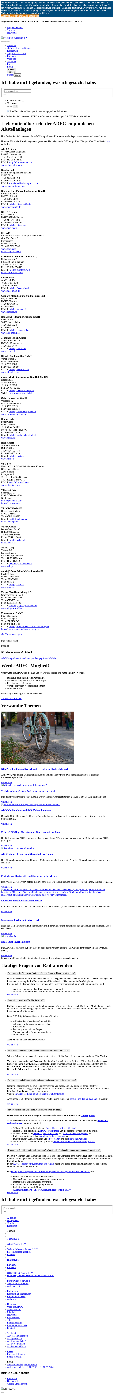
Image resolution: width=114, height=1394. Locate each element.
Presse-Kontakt (14, 1356)
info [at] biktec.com (18, 225)
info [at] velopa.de (17, 540)
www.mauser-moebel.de (21, 393)
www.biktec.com (9, 228)
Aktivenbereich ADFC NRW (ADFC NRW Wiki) (30, 1367)
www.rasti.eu (7, 458)
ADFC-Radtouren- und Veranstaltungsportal (74, 1141)
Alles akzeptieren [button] (31, 15)
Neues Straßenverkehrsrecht (15, 942)
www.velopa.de (8, 542)
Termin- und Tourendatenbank (84, 1099)
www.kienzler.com (10, 372)
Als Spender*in (14, 1338)
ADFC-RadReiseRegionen (75, 1133)
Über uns (11, 58)
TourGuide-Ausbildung (18, 1283)
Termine (11, 1223)
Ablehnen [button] (5, 15)
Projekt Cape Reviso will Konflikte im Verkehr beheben (29, 876)
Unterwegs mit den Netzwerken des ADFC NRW (30, 1275)
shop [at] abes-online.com (21, 162)
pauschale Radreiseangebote (52, 1136)
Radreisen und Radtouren (19, 1293)
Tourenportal (88, 1115)
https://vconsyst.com (10, 503)
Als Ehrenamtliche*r (16, 1341)
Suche (10, 75)
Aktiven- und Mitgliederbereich (22, 1364)
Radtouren (12, 1226)
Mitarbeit (11, 1312)
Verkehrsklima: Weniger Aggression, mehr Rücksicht (28, 791)
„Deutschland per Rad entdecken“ (60, 1128)
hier (108, 141)
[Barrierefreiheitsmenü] (2, 41)
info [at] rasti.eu (16, 456)
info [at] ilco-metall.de (19, 330)
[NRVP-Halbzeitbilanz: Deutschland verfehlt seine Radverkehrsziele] (37, 763)
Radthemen (12, 50)
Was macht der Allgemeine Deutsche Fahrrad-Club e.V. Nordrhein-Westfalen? (41, 973)
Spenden (11, 30)
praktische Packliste (77, 1139)
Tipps (50, 1139)
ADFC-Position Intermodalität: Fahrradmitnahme (26, 810)
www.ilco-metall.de (10, 333)
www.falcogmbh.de (10, 291)
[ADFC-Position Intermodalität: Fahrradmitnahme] (30, 804)
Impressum (12, 1378)
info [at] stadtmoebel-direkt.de (23, 435)
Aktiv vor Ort (13, 1286)
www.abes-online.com (11, 165)
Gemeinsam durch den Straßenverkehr (21, 920)
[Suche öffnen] (5, 41)
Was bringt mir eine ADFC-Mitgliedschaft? (26, 1000)
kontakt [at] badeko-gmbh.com (23, 183)
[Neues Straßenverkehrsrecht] (8, 936)
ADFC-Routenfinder (49, 1131)
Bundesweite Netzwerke (18, 1280)
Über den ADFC (15, 1306)
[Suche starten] (5, 94)
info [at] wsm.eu (16, 584)
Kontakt (11, 1254)
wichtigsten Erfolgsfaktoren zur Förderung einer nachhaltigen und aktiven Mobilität (50, 1171)
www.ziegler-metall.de (11, 608)
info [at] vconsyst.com (12, 500)
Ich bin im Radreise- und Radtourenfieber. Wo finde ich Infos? (34, 1110)
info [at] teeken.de (17, 348)
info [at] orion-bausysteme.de (22, 411)
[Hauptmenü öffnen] (8, 41)
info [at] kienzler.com (19, 369)
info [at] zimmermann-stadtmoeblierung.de (29, 626)
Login (10, 66)
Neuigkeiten (13, 1220)
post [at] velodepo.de (18, 519)
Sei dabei (11, 61)
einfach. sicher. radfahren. (19, 48)
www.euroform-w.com (12, 272)
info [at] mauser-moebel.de (21, 390)
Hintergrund (13, 1260)
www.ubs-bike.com (10, 485)
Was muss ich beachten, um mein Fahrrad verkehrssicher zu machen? (38, 1050)
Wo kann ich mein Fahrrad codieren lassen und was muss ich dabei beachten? (42, 1080)
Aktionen (11, 1299)
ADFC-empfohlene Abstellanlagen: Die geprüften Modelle (28, 658)
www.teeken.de (8, 351)
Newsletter (12, 32)
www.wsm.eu (7, 587)
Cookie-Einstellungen (17, 1383)
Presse (10, 64)
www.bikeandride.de (11, 207)
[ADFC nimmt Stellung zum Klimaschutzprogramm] (18, 848)
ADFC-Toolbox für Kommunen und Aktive (33, 1163)
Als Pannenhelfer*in (16, 1346)
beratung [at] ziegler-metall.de (23, 605)
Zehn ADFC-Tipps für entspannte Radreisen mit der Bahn (30, 832)
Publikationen (13, 1317)
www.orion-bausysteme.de (13, 414)
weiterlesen (12, 994)
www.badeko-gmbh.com (12, 186)
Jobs (9, 1320)
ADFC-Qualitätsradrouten (45, 1133)
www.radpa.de (8, 437)
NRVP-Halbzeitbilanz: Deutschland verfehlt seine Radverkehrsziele (35, 769)
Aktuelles (11, 45)
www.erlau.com (8, 249)
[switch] (23, 101)
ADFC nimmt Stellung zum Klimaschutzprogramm (27, 854)
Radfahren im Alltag (16, 1296)
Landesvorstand (14, 1322)
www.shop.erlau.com (11, 251)
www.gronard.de (9, 312)
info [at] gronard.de (18, 309)
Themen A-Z (13, 1239)
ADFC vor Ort (14, 1309)
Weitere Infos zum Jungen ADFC (22, 1249)
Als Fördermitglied (16, 1343)
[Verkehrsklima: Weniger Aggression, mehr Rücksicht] (25, 785)
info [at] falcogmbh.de (19, 288)
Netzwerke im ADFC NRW (20, 1273)
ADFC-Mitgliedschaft (17, 1335)
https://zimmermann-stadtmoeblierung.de (20, 629)
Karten (57, 1139)
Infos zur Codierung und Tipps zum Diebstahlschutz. (39, 1094)
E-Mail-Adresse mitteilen (19, 1252)
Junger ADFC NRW (16, 53)
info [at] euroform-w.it (19, 270)
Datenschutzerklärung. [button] (39, 13)
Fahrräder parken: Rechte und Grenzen (21, 900)
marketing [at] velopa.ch (20, 563)
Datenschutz (13, 1381)
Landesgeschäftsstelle (17, 1325)
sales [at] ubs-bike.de (18, 482)
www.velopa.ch (8, 566)
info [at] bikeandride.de (20, 204)
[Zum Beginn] (2, 1392)
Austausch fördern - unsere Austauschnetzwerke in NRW (42, 1189)
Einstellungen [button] (16, 15)
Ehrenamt (11, 56)
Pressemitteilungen (16, 1354)
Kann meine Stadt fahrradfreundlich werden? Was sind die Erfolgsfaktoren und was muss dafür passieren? (54, 1150)
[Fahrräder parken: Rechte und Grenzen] (57, 895)
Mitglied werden (15, 27)
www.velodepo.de (9, 521)
